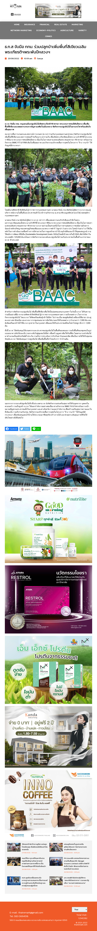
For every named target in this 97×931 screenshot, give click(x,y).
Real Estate (60, 24)
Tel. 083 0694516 (19, 916)
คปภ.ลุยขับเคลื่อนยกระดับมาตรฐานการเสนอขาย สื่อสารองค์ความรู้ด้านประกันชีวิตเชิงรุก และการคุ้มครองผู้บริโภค (35, 881)
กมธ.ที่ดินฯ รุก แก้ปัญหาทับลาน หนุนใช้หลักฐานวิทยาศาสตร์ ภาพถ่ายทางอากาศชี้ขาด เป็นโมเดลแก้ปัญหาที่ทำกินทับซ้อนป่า (34, 862)
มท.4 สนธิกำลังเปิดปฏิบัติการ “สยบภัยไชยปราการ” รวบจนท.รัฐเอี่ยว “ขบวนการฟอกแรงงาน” (76, 880)
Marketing (77, 24)
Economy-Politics (46, 30)
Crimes (48, 36)
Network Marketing (21, 30)
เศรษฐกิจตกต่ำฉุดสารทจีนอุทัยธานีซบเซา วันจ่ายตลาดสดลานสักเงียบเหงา (75, 847)
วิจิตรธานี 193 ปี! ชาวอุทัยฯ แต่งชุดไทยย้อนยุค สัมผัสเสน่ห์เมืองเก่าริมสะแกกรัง (35, 847)
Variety (82, 30)
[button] (58, 11)
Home (17, 24)
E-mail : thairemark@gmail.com (26, 912)
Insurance (29, 24)
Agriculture (67, 30)
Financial (45, 24)
